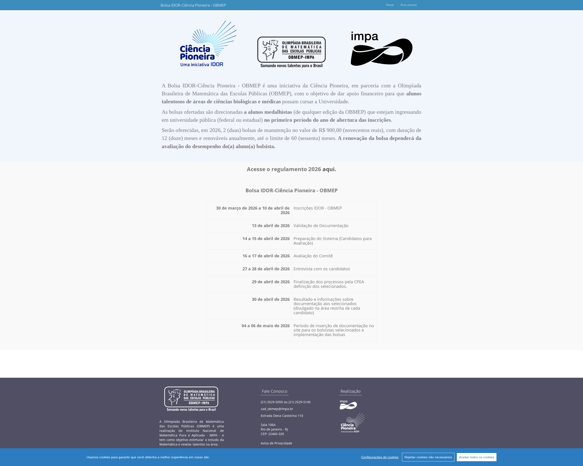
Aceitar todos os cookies (476, 457)
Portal (390, 5)
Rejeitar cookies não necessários (428, 457)
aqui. (329, 169)
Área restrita (409, 5)
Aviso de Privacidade (276, 443)
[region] (291, 457)
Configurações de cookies (380, 457)
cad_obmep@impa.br (277, 409)
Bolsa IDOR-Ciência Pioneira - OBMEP (183, 5)
